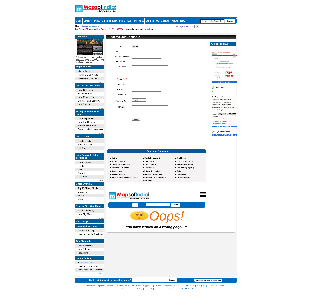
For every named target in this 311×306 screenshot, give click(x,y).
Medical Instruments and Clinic (125, 177)
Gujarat (81, 173)
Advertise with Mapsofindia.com (208, 280)
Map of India (84, 71)
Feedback (122, 289)
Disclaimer (119, 286)
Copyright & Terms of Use (184, 286)
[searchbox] (212, 21)
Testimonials (91, 286)
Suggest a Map (148, 286)
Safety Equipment (152, 158)
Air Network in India (87, 126)
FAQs (127, 286)
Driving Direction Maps (88, 206)
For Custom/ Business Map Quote (91, 29)
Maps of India (83, 66)
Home (77, 26)
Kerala (81, 166)
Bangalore (82, 192)
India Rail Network (86, 122)
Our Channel (163, 20)
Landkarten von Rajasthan (90, 270)
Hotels (114, 158)
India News (83, 253)
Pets (179, 171)
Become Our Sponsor (164, 286)
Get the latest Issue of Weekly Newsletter (181, 289)
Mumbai (81, 195)
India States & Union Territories (87, 156)
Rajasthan (82, 176)
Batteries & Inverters (153, 174)
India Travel (125, 20)
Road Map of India (86, 118)
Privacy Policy (201, 286)
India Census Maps (87, 97)
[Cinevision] (224, 69)
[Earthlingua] (224, 114)
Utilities (150, 20)
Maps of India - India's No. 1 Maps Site (78, 8)
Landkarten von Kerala (88, 266)
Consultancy (150, 164)
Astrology (181, 174)
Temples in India (85, 144)
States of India (92, 20)
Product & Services (86, 226)
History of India (85, 93)
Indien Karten (83, 258)
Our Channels (83, 241)
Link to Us (148, 289)
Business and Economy (89, 101)
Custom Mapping (86, 230)
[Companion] (218, 78)
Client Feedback (220, 43)
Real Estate (182, 158)
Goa (80, 169)
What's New (178, 20)
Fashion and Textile (120, 168)
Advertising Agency (185, 168)
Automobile (149, 168)
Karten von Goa (85, 262)
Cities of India (109, 20)
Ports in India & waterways (90, 129)
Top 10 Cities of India (88, 188)
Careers (131, 289)
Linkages (82, 36)
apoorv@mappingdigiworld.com (139, 29)
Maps (78, 20)
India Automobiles (86, 246)
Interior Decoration (152, 171)
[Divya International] (224, 122)
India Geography (85, 90)
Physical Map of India (88, 75)
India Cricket (84, 249)
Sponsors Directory (105, 286)
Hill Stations (83, 148)
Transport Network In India (87, 112)
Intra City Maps (85, 214)
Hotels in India (84, 141)
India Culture (84, 104)
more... (101, 82)
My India (139, 20)
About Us (213, 286)
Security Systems (119, 161)
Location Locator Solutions (90, 234)
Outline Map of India (87, 78)
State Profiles (84, 162)
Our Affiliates (136, 286)
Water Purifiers (118, 174)
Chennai (82, 199)
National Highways (86, 211)
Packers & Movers (185, 161)
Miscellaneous (183, 177)
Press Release (159, 289)
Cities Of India (84, 183)
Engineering (117, 171)
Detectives (149, 161)
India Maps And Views (88, 85)
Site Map (139, 289)
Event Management (185, 164)
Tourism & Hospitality (121, 164)
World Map (82, 221)
